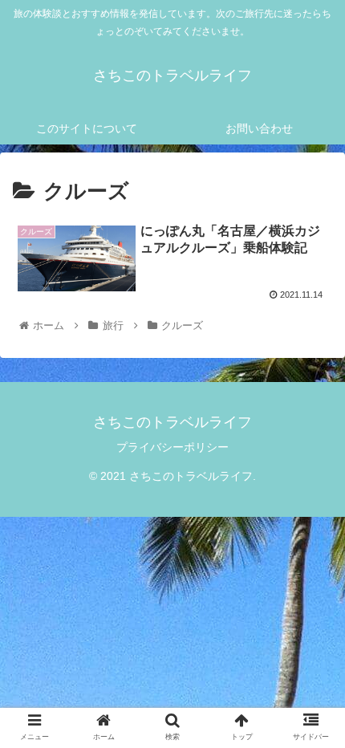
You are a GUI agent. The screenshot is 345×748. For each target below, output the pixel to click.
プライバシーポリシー (172, 447)
